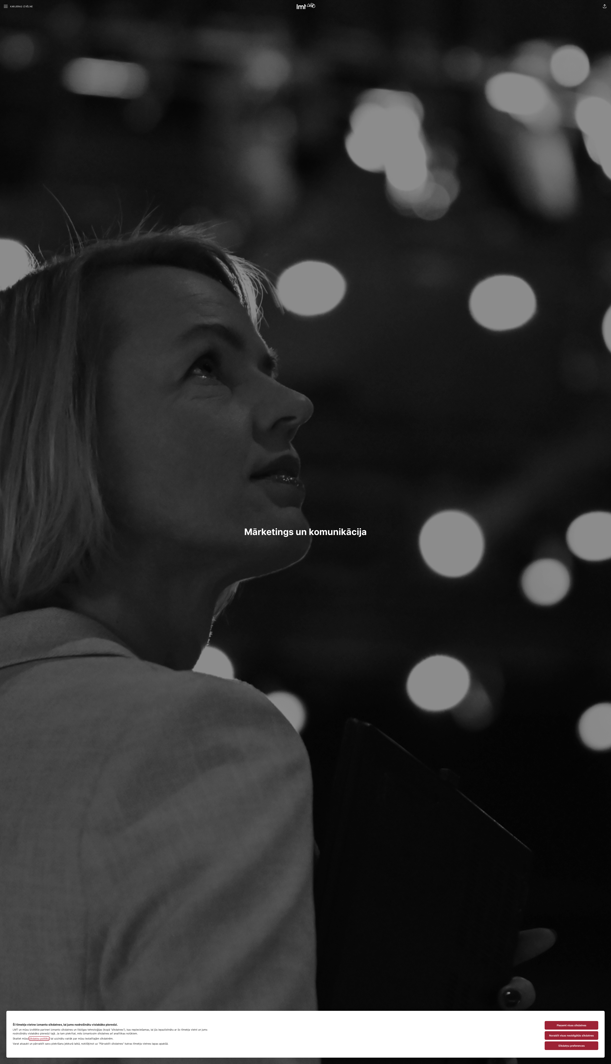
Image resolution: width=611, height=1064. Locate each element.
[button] (604, 6)
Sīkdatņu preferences (571, 1045)
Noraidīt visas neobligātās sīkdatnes (571, 1035)
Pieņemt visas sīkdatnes (571, 1025)
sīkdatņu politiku (39, 1038)
